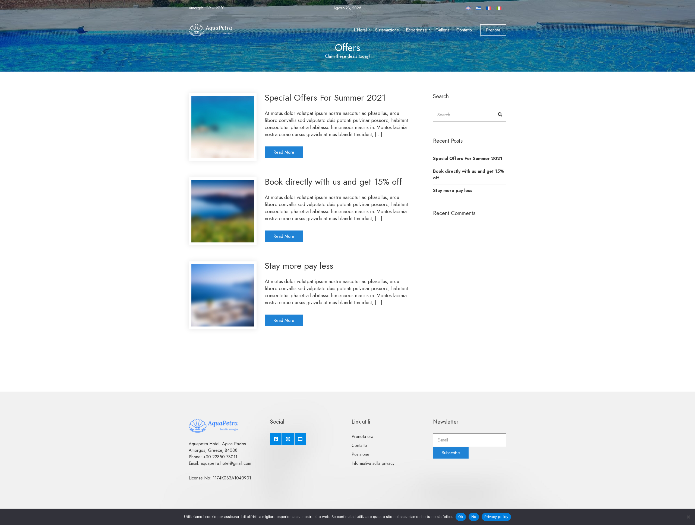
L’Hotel (360, 30)
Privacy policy (496, 516)
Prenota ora (362, 436)
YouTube (300, 439)
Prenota (493, 30)
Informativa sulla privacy (373, 463)
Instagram (288, 439)
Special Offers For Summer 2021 (325, 97)
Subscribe (451, 453)
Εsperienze (416, 30)
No (473, 516)
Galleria (442, 30)
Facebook (276, 439)
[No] (688, 517)
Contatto (464, 30)
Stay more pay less (299, 266)
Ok (460, 516)
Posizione (360, 454)
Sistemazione (387, 30)
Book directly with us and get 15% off (333, 181)
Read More (283, 152)
